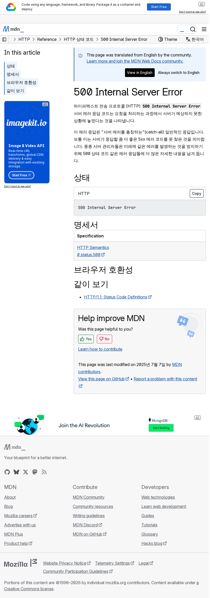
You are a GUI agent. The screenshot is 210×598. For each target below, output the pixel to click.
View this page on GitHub (101, 378)
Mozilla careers (18, 515)
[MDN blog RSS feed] (44, 472)
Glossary (149, 534)
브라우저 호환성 (21, 82)
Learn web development (163, 506)
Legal (144, 563)
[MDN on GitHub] (7, 472)
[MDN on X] (26, 472)
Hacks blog (151, 543)
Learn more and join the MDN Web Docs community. (135, 61)
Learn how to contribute (100, 349)
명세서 (13, 74)
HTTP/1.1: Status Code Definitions (115, 297)
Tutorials (149, 524)
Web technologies (158, 497)
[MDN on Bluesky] (16, 472)
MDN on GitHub (87, 534)
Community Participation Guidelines (75, 571)
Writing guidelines (89, 515)
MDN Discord (85, 524)
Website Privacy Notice (64, 563)
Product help (16, 543)
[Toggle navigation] (204, 29)
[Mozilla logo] (20, 563)
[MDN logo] (14, 447)
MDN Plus (13, 534)
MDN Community (88, 497)
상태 (11, 66)
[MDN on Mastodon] (35, 472)
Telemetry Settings (112, 563)
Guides (147, 515)
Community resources (93, 506)
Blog (8, 506)
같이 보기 (15, 90)
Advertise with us (20, 524)
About (10, 497)
